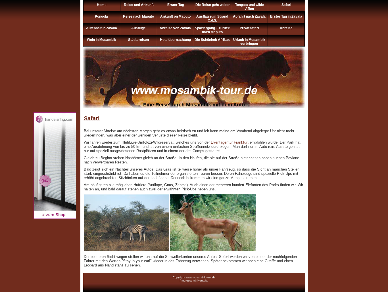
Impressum (188, 280)
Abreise (286, 28)
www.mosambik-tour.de (194, 90)
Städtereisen (138, 40)
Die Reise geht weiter (212, 5)
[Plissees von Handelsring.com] (55, 217)
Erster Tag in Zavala (286, 16)
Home (102, 5)
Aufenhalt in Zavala (101, 28)
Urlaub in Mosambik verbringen (249, 42)
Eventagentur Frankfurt (230, 142)
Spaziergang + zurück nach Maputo (212, 30)
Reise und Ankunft (139, 5)
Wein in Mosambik (101, 40)
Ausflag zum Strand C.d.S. (212, 18)
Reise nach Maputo (138, 16)
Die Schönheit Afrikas (212, 40)
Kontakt (202, 280)
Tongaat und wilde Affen (249, 7)
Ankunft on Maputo (175, 16)
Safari (286, 5)
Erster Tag (175, 5)
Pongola (101, 16)
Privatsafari (249, 28)
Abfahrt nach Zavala (249, 16)
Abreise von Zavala (175, 28)
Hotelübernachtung (175, 40)
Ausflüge (138, 28)
